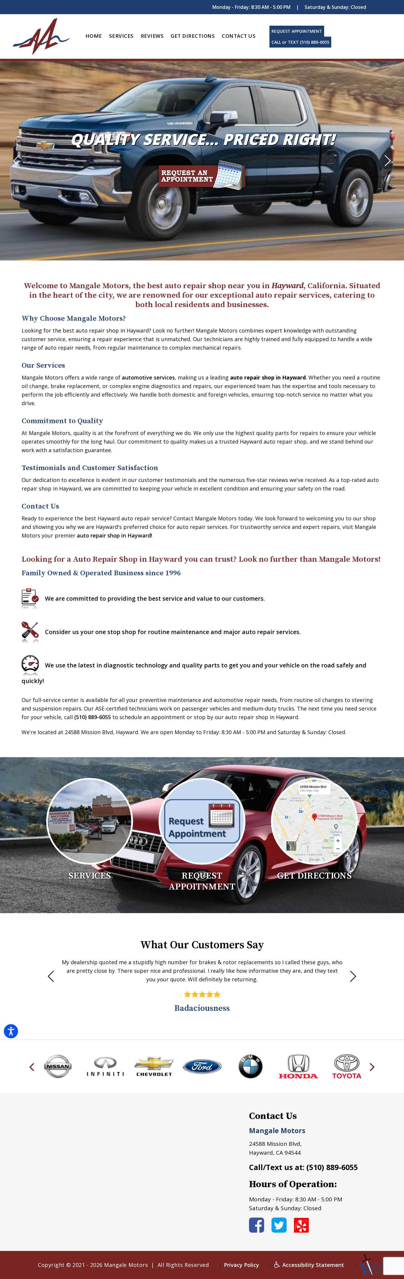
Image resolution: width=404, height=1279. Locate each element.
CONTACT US (239, 35)
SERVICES (121, 35)
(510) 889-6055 (92, 717)
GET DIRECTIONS (193, 35)
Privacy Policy (241, 1264)
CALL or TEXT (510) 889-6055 (300, 42)
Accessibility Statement (312, 1264)
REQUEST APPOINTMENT (297, 31)
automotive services (148, 377)
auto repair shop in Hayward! (114, 535)
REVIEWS (152, 35)
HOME (93, 35)
